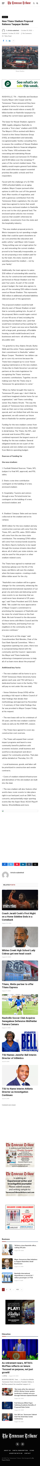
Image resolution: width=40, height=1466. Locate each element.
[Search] (37, 3)
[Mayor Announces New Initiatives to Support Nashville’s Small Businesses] (7, 1263)
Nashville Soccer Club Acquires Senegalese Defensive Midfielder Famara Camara (19, 1021)
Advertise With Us (15, 1453)
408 (17, 1289)
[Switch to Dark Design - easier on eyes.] (34, 3)
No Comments (27, 33)
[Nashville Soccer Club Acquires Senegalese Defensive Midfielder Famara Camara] (20, 1004)
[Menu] (3, 3)
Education (6, 1358)
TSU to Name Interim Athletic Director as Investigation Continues (17, 1092)
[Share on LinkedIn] (9, 40)
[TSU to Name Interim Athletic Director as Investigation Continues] (20, 1075)
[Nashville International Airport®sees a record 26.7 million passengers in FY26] (7, 1277)
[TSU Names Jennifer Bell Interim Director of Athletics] (20, 1041)
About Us (7, 1450)
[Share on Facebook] (3, 40)
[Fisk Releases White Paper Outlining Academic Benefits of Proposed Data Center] (7, 1405)
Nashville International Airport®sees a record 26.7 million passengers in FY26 (23, 1276)
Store (32, 1450)
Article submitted (13, 30)
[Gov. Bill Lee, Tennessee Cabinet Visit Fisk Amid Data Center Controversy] (7, 1417)
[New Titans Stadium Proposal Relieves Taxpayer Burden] (20, 57)
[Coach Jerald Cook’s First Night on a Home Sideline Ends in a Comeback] (20, 900)
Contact (27, 1453)
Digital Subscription (20, 1450)
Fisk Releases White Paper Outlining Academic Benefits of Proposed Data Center (25, 1405)
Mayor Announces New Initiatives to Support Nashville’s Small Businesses (25, 1262)
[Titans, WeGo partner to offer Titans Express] (20, 970)
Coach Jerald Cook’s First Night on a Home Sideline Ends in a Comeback (19, 916)
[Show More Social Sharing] (13, 40)
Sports (5, 17)
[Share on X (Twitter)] (6, 40)
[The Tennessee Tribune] (19, 3)
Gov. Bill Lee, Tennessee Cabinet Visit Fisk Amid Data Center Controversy (25, 1417)
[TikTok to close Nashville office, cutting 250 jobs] (7, 1249)
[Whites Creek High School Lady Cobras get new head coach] (20, 937)
